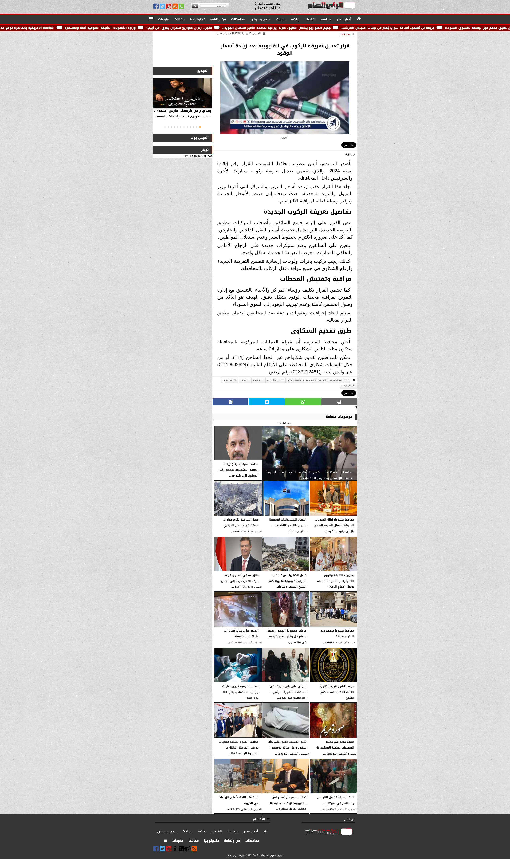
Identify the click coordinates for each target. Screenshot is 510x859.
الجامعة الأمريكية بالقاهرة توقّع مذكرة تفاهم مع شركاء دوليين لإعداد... (68, 28)
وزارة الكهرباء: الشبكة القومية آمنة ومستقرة (168, 28)
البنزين (243, 380)
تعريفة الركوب (274, 380)
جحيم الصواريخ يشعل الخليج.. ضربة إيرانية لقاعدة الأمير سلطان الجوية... (344, 28)
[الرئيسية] (358, 19)
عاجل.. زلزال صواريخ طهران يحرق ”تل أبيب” (247, 28)
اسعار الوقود (347, 385)
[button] (200, 127)
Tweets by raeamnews (198, 155)
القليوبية (257, 380)
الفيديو (203, 71)
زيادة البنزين (228, 380)
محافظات (345, 34)
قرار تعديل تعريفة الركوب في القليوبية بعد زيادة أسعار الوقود (317, 380)
